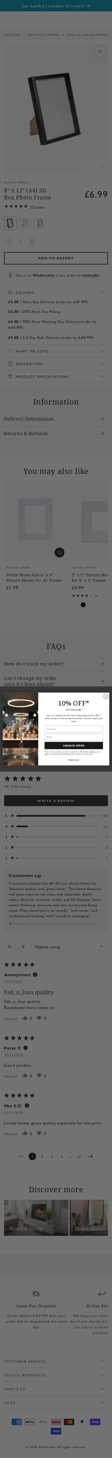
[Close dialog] (105, 696)
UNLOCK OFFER (74, 745)
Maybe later (74, 760)
